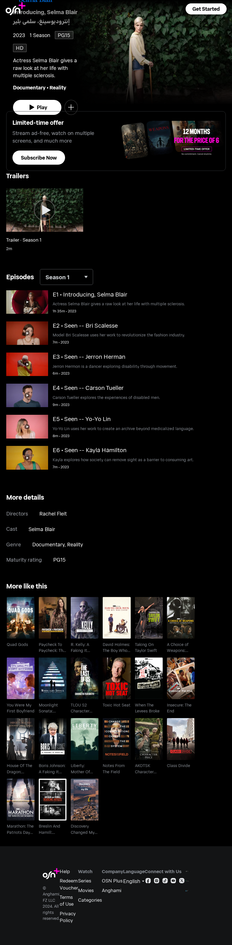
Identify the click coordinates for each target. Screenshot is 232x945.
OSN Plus (112, 880)
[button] (206, 8)
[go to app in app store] (187, 871)
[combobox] (66, 277)
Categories (90, 899)
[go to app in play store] (187, 880)
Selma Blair (42, 529)
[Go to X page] (181, 881)
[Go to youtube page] (173, 881)
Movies (86, 890)
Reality (58, 87)
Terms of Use (67, 900)
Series (84, 880)
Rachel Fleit (53, 513)
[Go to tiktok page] (165, 881)
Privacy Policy (68, 916)
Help (65, 871)
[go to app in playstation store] (187, 890)
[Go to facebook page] (148, 881)
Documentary (29, 87)
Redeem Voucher (69, 884)
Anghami (111, 890)
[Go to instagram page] (156, 881)
